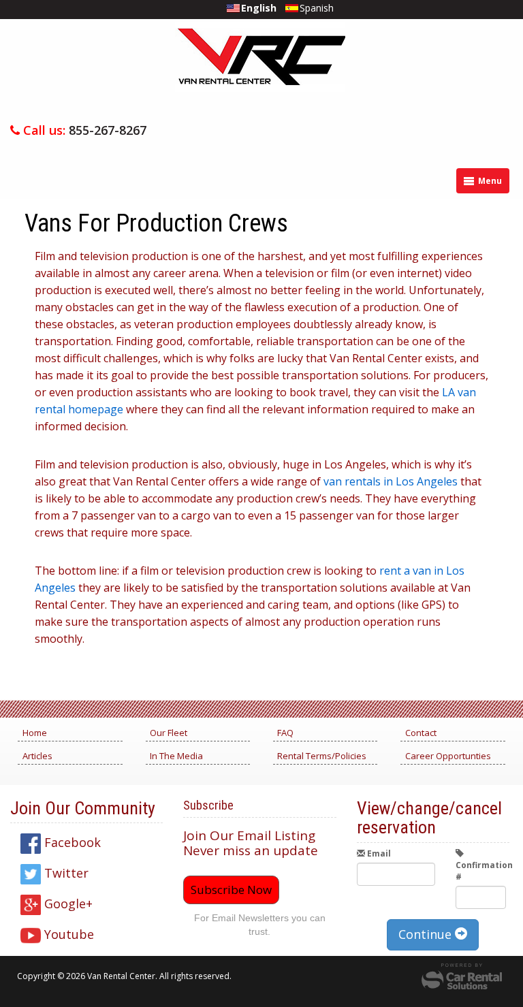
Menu (489, 181)
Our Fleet (168, 732)
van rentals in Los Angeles (390, 481)
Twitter (65, 873)
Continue (426, 934)
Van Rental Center (260, 69)
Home (34, 732)
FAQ (285, 732)
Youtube (67, 934)
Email (378, 853)
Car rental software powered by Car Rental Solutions (462, 976)
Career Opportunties (448, 756)
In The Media (176, 756)
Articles (37, 756)
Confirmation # (481, 870)
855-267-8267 (107, 130)
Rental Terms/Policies (321, 756)
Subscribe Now (231, 889)
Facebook (71, 842)
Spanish (317, 7)
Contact (421, 732)
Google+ (67, 903)
